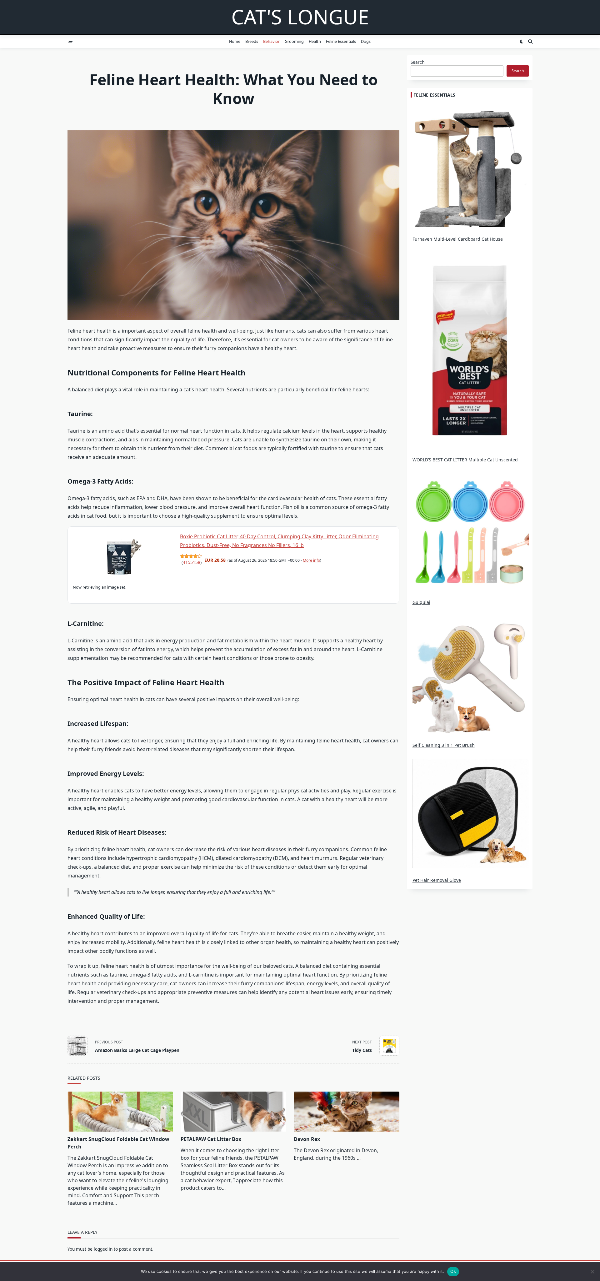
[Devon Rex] (346, 1112)
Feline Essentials (341, 41)
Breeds (251, 41)
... (359, 1157)
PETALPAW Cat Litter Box (211, 1139)
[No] (592, 1271)
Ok (453, 1271)
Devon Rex (307, 1139)
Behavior (271, 41)
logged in (103, 1249)
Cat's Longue (300, 16)
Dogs (366, 41)
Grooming (294, 41)
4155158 (191, 562)
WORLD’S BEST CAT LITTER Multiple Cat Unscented (465, 460)
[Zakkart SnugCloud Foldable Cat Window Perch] (120, 1112)
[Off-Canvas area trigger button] (70, 41)
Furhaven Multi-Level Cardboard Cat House (457, 239)
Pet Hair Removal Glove (436, 880)
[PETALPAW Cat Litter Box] (233, 1112)
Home (234, 41)
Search (417, 62)
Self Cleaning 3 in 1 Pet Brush (443, 745)
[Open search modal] (530, 41)
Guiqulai (421, 602)
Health (315, 41)
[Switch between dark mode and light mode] (521, 41)
